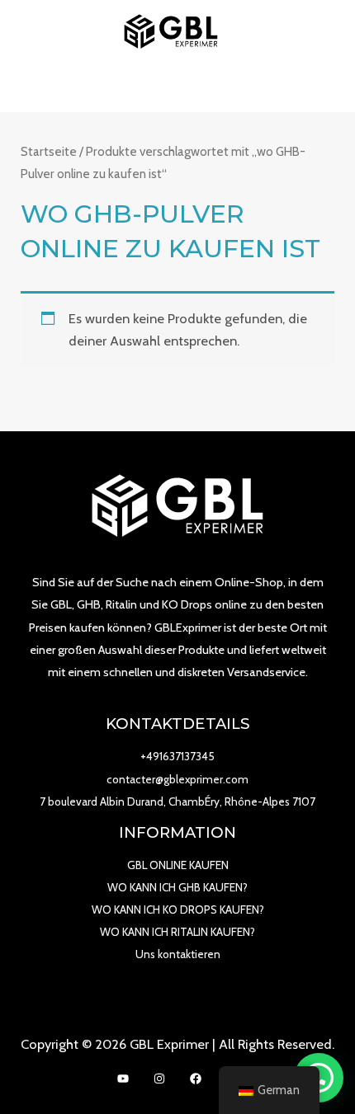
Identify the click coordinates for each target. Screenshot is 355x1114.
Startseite (49, 151)
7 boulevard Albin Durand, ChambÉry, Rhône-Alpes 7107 (177, 801)
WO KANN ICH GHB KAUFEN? (177, 887)
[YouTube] (123, 1078)
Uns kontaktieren (177, 954)
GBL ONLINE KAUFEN (178, 865)
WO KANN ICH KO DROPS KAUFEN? (178, 909)
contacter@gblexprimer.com (177, 779)
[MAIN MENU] (178, 88)
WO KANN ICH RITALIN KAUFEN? (177, 931)
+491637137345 (177, 756)
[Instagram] (159, 1078)
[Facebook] (195, 1078)
